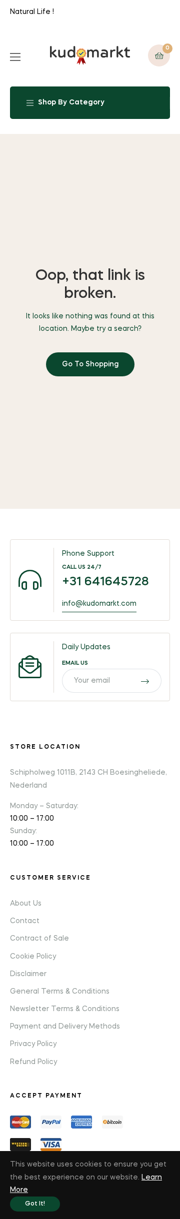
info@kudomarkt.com (99, 603)
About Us (26, 903)
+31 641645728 (105, 582)
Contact (25, 921)
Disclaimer (28, 974)
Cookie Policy (33, 956)
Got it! (35, 1204)
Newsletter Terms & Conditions (65, 1009)
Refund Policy (33, 1062)
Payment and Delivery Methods (65, 1026)
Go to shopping (90, 364)
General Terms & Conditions (60, 991)
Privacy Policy (33, 1044)
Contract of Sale (39, 938)
